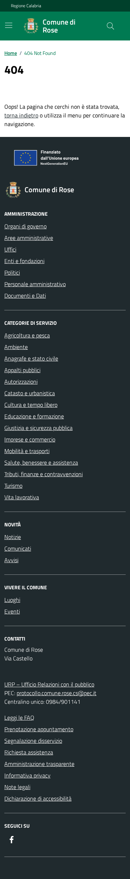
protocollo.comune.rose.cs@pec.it (56, 693)
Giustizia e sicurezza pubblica (38, 427)
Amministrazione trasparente (39, 763)
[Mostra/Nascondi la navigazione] (8, 25)
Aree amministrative (28, 237)
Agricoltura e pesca (27, 335)
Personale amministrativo (35, 284)
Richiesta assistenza (28, 752)
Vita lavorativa (21, 497)
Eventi (12, 611)
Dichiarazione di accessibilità (38, 798)
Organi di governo (25, 226)
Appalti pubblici (22, 370)
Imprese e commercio (29, 439)
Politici (12, 272)
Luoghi (12, 599)
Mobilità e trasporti (26, 451)
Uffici (10, 249)
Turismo (13, 485)
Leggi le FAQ (19, 717)
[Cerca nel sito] (110, 26)
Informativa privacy (27, 775)
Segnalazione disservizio (33, 740)
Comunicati (17, 548)
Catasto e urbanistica (29, 393)
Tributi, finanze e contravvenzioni (43, 474)
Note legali (17, 787)
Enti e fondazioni (24, 261)
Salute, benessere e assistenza (41, 462)
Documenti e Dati (25, 295)
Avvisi (11, 560)
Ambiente (16, 346)
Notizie (12, 537)
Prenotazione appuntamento (38, 729)
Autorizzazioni (21, 381)
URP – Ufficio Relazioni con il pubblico (49, 684)
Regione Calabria (26, 6)
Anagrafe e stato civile (31, 358)
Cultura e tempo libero (30, 404)
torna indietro (21, 115)
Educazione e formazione (34, 416)
